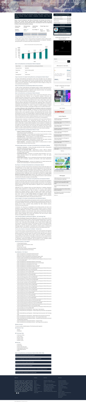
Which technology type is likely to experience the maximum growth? (28, 358)
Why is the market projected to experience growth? (25, 355)
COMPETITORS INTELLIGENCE (48, 384)
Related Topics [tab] (34, 34)
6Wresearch (19, 401)
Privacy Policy (36, 384)
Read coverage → (60, 79)
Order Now (62, 25)
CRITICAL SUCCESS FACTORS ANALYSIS (50, 391)
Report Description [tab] (19, 34)
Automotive (60, 390)
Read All (56, 195)
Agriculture (60, 397)
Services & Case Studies (47, 2)
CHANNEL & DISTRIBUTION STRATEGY (50, 385)
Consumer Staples (61, 391)
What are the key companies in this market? (24, 365)
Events (69, 2)
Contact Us (80, 2)
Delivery (35, 386)
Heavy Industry (60, 385)
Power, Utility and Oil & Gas (63, 384)
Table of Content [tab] (27, 34)
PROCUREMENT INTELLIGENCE (49, 386)
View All (62, 104)
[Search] (68, 61)
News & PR (54, 2)
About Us (37, 2)
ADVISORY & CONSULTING (48, 380)
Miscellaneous (60, 396)
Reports (40, 2)
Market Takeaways (74, 2)
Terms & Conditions (37, 385)
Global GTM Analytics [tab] (42, 34)
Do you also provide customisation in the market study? (26, 372)
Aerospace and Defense (62, 380)
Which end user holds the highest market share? (25, 362)
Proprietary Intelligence (62, 2)
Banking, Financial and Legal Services (64, 392)
